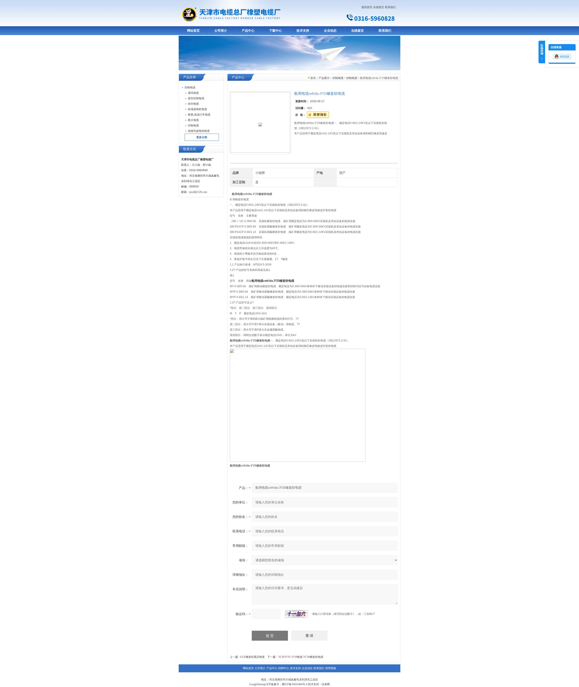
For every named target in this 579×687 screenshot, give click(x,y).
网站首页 (193, 30)
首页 (313, 78)
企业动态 (330, 30)
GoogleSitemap (257, 684)
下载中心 (275, 30)
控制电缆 (337, 78)
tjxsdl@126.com (198, 192)
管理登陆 (330, 668)
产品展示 (324, 78)
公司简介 (220, 30)
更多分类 (201, 137)
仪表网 (326, 684)
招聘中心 (283, 668)
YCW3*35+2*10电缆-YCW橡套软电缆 (300, 657)
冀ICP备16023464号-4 (294, 684)
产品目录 (189, 77)
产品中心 (248, 30)
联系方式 (189, 149)
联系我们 (390, 7)
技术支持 (303, 30)
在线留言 (378, 7)
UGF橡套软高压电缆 (252, 657)
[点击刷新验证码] (296, 614)
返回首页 (366, 7)
